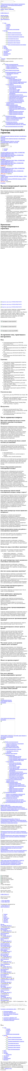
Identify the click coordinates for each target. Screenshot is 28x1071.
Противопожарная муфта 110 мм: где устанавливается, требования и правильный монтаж (14, 822)
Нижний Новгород (5, 945)
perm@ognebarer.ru (5, 943)
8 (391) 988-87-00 (7, 977)
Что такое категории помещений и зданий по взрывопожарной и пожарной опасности (12, 863)
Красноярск (3, 970)
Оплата (5, 1052)
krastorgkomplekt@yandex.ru (7, 979)
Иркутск (3, 965)
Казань (2, 991)
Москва (2, 924)
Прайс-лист (6, 918)
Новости (5, 920)
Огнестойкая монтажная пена (8, 718)
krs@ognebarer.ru (5, 974)
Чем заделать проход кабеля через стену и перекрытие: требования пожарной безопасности (14, 809)
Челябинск (3, 996)
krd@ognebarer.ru (5, 938)
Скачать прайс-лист (5, 805)
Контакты (5, 922)
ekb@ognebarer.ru (5, 933)
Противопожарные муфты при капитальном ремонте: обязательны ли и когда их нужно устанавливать (14, 851)
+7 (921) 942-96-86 (5, 900)
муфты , (3, 9)
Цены (4, 1050)
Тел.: (2, 925)
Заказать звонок (4, 15)
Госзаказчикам (7, 1058)
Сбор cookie (6, 1015)
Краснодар (3, 934)
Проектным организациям (12, 1034)
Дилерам (5, 1057)
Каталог (3, 58)
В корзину (3, 159)
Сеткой (5, 150)
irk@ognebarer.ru (5, 969)
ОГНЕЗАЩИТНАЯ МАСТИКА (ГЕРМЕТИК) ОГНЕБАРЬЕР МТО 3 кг (12, 171)
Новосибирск (4, 950)
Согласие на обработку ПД (10, 1017)
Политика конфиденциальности (11, 1019)
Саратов (3, 980)
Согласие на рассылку (8, 1020)
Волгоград (3, 986)
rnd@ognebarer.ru (5, 959)
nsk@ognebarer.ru (5, 954)
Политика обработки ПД (9, 1012)
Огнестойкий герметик (6, 701)
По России (9, 1054)
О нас (4, 915)
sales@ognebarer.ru (5, 19)
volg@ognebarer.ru (5, 989)
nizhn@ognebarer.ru (5, 948)
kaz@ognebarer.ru (5, 995)
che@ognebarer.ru (5, 1000)
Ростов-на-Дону (4, 955)
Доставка (5, 919)
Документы (6, 1055)
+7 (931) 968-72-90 (5, 901)
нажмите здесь (8, 1068)
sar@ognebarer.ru (5, 984)
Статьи (8, 1031)
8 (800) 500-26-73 (7, 925)
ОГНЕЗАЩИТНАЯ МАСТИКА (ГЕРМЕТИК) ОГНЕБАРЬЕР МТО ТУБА (12, 156)
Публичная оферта (8, 1011)
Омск (2, 960)
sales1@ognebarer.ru (5, 928)
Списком (5, 148)
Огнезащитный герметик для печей (9, 142)
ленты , (7, 9)
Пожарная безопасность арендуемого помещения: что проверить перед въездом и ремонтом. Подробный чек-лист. (14, 837)
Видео (7, 1032)
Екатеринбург (4, 929)
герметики (11, 9)
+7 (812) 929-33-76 (5, 905)
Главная (5, 914)
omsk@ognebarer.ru (5, 964)
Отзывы (8, 1029)
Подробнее (3, 702)
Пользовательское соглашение (10, 1014)
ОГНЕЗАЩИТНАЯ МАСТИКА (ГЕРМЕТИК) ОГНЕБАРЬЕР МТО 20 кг (12, 163)
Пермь (2, 939)
